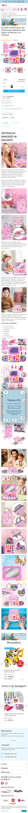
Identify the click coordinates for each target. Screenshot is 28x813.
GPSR (6, 126)
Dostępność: (4, 96)
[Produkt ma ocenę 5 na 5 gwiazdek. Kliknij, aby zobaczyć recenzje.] (6, 40)
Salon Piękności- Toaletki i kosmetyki (8, 14)
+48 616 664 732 (10, 757)
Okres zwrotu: (5, 100)
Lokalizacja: (4, 98)
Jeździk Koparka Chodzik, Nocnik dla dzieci (12, 671)
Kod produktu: (5, 112)
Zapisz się (13, 740)
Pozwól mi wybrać (5, 811)
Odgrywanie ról (12, 12)
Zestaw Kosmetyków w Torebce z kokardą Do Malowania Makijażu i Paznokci (13, 694)
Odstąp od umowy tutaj (20, 5)
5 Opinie (15, 40)
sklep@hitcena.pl (10, 754)
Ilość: (4, 86)
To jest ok (24, 811)
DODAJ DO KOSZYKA (14, 91)
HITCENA (20, 1)
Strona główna (4, 12)
